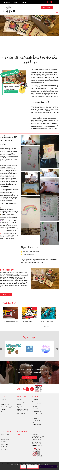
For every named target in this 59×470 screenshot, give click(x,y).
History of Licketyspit (6, 407)
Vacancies (3, 411)
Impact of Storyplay (37, 413)
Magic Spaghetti (5, 444)
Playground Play (37, 415)
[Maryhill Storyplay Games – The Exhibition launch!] (10, 313)
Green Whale (4, 449)
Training (19, 404)
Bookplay (35, 406)
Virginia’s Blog (10, 277)
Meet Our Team (5, 404)
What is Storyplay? (21, 402)
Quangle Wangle (5, 439)
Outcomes (19, 399)
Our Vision (3, 402)
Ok (23, 466)
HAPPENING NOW (22, 431)
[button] (1, 349)
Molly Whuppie (5, 442)
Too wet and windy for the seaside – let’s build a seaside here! (46, 313)
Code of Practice (21, 413)
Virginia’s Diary (20, 407)
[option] (13, 348)
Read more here (32, 466)
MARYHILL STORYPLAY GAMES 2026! (27, 313)
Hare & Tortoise (5, 434)
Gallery (12, 313)
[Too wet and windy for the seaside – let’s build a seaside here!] (48, 313)
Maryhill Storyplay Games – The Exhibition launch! (8, 313)
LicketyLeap (35, 399)
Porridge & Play (36, 401)
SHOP (18, 434)
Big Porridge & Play (37, 404)
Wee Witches (4, 437)
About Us (3, 399)
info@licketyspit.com (37, 445)
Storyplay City (35, 418)
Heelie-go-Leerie (5, 446)
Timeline (3, 409)
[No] (57, 466)
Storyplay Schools (36, 411)
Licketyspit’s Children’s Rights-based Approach (22, 410)
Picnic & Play (36, 408)
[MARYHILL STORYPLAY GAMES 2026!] (29, 313)
